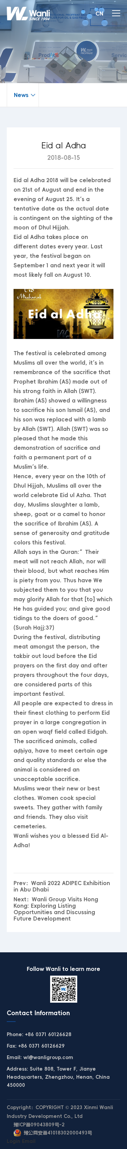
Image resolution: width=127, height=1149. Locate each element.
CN (99, 13)
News (21, 95)
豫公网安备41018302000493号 (58, 1132)
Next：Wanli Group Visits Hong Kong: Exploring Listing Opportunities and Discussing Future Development (56, 909)
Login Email (21, 1141)
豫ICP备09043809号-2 (39, 1124)
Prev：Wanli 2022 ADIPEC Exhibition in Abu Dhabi (62, 886)
